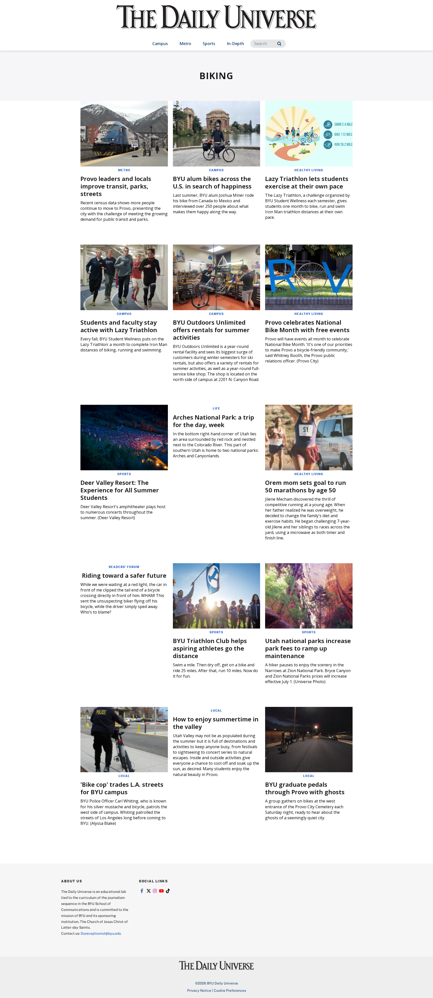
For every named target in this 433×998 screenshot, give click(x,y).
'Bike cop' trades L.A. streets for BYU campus (121, 788)
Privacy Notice (199, 990)
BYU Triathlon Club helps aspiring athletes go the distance (210, 648)
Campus (160, 43)
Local (124, 775)
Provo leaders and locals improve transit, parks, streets (115, 186)
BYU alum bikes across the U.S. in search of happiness (212, 182)
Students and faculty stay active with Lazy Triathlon (118, 326)
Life (216, 408)
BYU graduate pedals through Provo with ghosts (305, 788)
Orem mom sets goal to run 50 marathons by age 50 (305, 486)
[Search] (279, 43)
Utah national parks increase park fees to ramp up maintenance (308, 648)
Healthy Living (308, 170)
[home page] (216, 22)
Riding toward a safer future (124, 575)
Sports (209, 43)
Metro (185, 43)
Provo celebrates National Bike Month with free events (307, 326)
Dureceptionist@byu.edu (101, 933)
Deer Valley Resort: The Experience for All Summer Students (119, 490)
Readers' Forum (124, 566)
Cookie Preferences (230, 990)
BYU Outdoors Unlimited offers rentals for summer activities (211, 329)
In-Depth (235, 43)
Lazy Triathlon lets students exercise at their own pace (306, 182)
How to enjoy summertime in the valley (216, 723)
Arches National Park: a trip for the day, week (213, 421)
